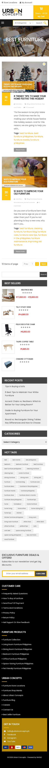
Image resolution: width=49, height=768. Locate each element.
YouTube (11, 741)
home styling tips (37, 508)
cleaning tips (8, 473)
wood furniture (9, 539)
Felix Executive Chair (25, 324)
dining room (24, 477)
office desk (40, 522)
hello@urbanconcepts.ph (18, 731)
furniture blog (30, 231)
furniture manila (22, 139)
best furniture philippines (12, 469)
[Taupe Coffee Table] (8, 347)
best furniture (28, 45)
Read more (20, 150)
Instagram (11, 738)
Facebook (11, 734)
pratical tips (24, 526)
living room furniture (11, 522)
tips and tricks (31, 535)
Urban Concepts (19, 757)
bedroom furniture (22, 464)
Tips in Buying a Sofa (15, 386)
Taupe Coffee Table (25, 341)
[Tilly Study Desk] (8, 312)
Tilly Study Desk (23, 307)
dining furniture (9, 477)
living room (32, 517)
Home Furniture (36, 104)
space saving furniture (23, 530)
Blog (28, 104)
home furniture (32, 504)
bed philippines (31, 460)
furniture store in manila (27, 495)
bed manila (16, 460)
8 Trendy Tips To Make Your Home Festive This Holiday (30, 97)
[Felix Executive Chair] (8, 329)
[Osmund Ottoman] (8, 364)
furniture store (9, 495)
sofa (35, 526)
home (6, 504)
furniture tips (31, 500)
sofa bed (7, 530)
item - (41, 13)
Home (18, 45)
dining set (37, 477)
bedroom (7, 464)
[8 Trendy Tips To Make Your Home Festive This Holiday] (24, 77)
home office (22, 508)
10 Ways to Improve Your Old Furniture (28, 192)
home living (8, 508)
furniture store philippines (13, 500)
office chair (27, 522)
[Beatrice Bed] (8, 295)
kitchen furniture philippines (13, 517)
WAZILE (39, 757)
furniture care (35, 482)
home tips (7, 513)
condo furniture (24, 473)
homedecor (17, 504)
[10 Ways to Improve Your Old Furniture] (24, 172)
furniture (38, 136)
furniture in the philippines (29, 486)
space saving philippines (12, 535)
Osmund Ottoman (24, 359)
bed (5, 460)
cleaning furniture (33, 469)
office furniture (9, 526)
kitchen (19, 513)
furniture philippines (28, 491)
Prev (26, 264)
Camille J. (18, 104)
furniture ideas (9, 486)
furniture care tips (28, 234)
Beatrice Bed (27, 290)
